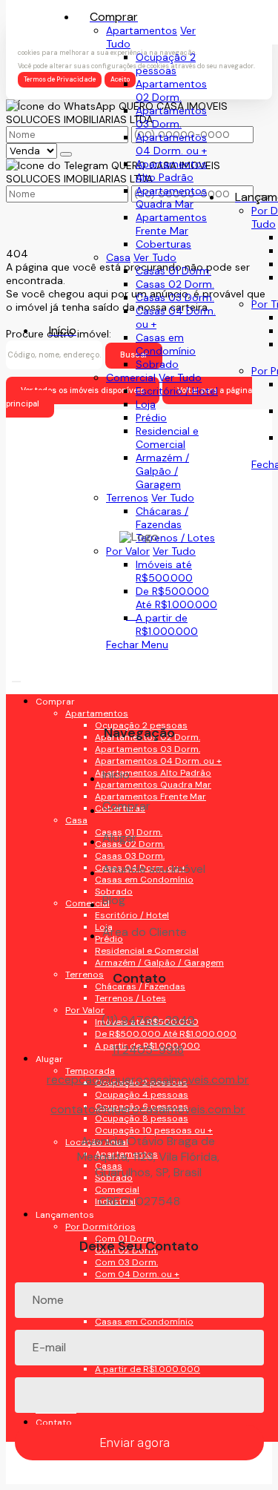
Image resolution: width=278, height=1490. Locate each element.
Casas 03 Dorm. (175, 297)
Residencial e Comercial (167, 437)
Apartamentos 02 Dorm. (171, 90)
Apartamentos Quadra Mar (171, 197)
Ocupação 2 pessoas (166, 63)
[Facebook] (139, 621)
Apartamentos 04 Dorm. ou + (171, 144)
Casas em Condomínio (166, 344)
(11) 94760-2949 (148, 1020)
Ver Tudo (154, 257)
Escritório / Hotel (177, 391)
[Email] (139, 673)
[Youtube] (139, 647)
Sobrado (157, 364)
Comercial (131, 377)
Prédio (151, 417)
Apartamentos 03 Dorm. (171, 117)
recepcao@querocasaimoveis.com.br (148, 1080)
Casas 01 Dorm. (173, 270)
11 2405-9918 (148, 1050)
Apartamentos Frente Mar (171, 224)
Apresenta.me (40, 1477)
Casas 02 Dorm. (175, 284)
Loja (146, 404)
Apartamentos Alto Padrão (171, 170)
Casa (118, 257)
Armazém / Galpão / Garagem (162, 471)
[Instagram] (139, 699)
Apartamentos (141, 30)
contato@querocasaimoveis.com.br (147, 1109)
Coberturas (163, 244)
